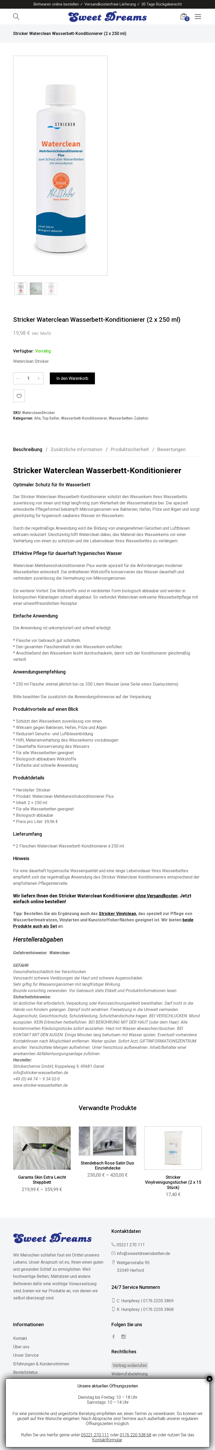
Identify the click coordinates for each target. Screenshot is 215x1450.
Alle (37, 418)
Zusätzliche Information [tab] (76, 449)
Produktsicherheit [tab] (130, 449)
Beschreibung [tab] (27, 449)
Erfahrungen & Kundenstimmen (41, 1363)
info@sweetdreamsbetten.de (143, 1253)
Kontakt (20, 1338)
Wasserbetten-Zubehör (129, 418)
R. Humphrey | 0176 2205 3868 (145, 1309)
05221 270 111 (131, 1244)
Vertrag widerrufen (130, 1365)
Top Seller (51, 418)
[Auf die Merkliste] (19, 396)
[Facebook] (113, 1337)
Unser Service (26, 1355)
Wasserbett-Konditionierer (84, 418)
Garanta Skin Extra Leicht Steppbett (42, 1180)
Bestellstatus (25, 1372)
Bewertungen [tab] (171, 449)
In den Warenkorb (72, 378)
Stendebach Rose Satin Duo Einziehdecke (107, 1166)
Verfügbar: (23, 351)
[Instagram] (123, 1337)
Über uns (21, 1346)
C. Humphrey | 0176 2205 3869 (145, 1300)
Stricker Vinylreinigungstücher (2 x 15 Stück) (173, 1182)
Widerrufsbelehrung (129, 1373)
